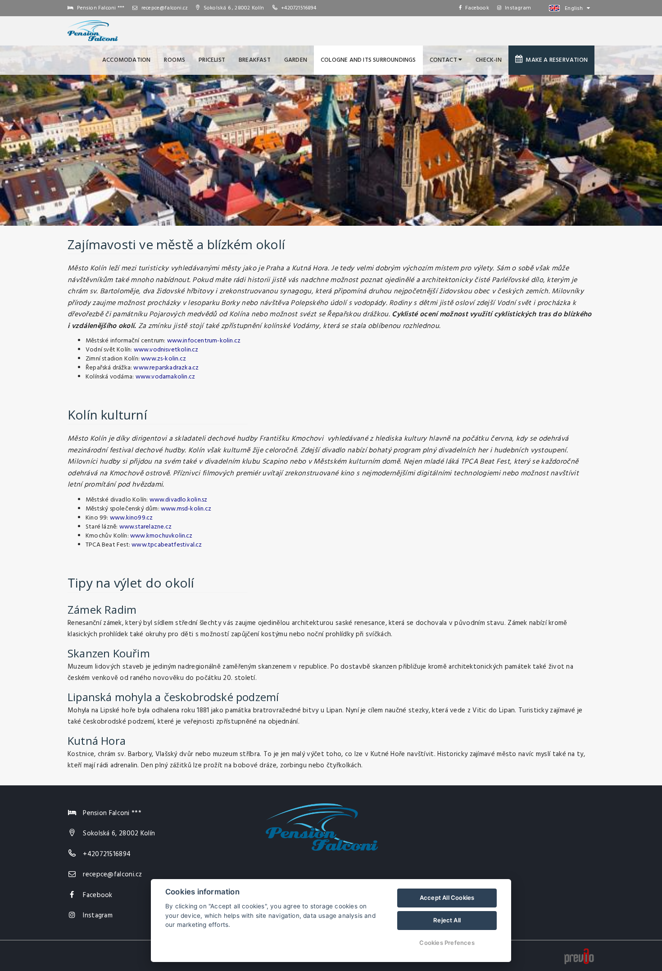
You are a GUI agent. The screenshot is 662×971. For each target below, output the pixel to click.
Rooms (174, 60)
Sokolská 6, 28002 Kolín (119, 833)
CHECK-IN (489, 60)
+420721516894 (298, 8)
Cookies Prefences (446, 942)
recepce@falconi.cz (164, 8)
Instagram (518, 8)
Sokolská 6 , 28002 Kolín (233, 8)
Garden (295, 60)
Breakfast (255, 60)
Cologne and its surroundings (368, 60)
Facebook (477, 8)
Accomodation (126, 60)
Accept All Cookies (447, 897)
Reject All (447, 920)
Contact (444, 60)
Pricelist (212, 60)
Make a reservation (555, 60)
